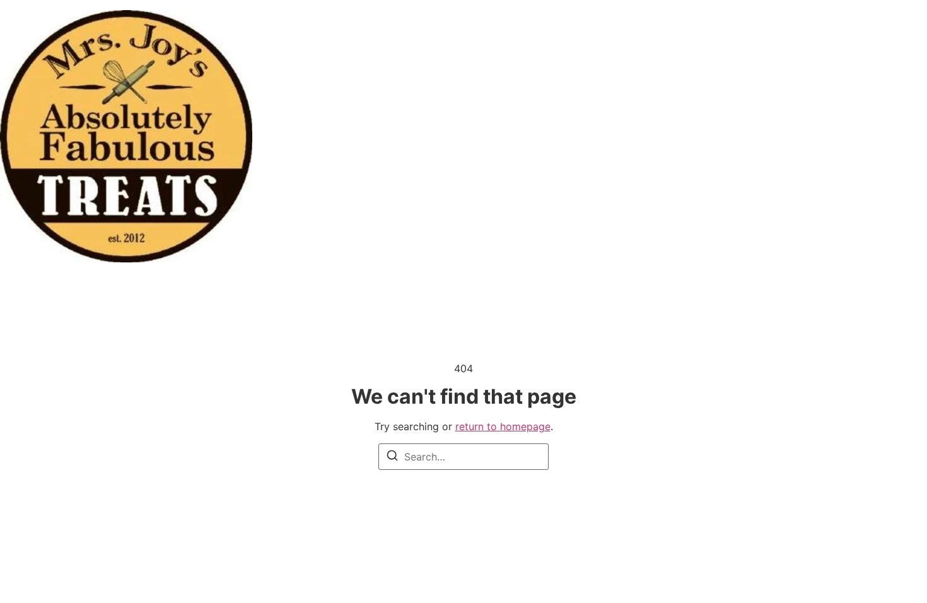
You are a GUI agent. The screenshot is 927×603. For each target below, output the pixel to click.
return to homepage (503, 426)
